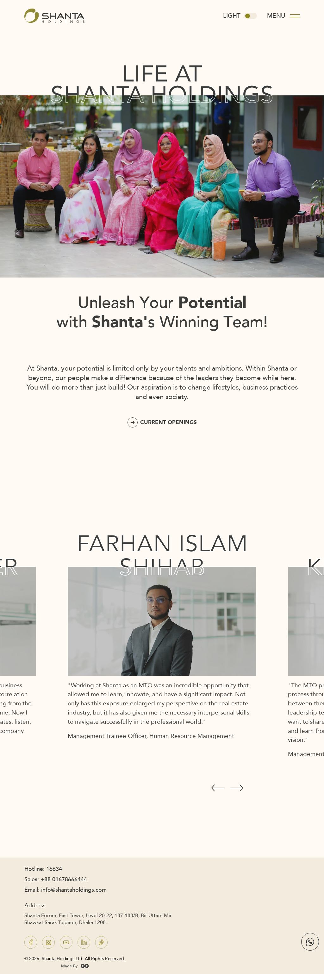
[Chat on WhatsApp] (310, 942)
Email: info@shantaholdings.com (65, 890)
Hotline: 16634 (43, 869)
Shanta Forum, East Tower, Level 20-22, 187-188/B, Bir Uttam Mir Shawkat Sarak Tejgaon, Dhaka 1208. (98, 919)
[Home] (54, 21)
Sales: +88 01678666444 (55, 879)
